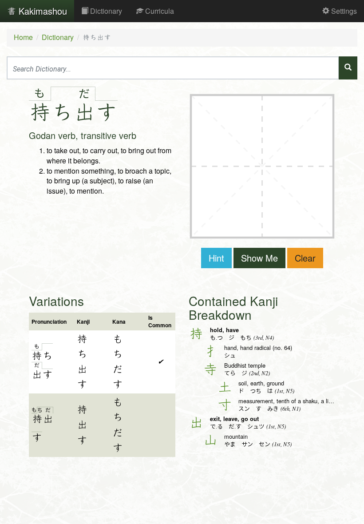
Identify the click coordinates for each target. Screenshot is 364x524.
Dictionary (105, 11)
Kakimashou (41, 10)
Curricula (158, 11)
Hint (216, 257)
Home (23, 37)
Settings (343, 11)
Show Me (259, 257)
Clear (305, 257)
